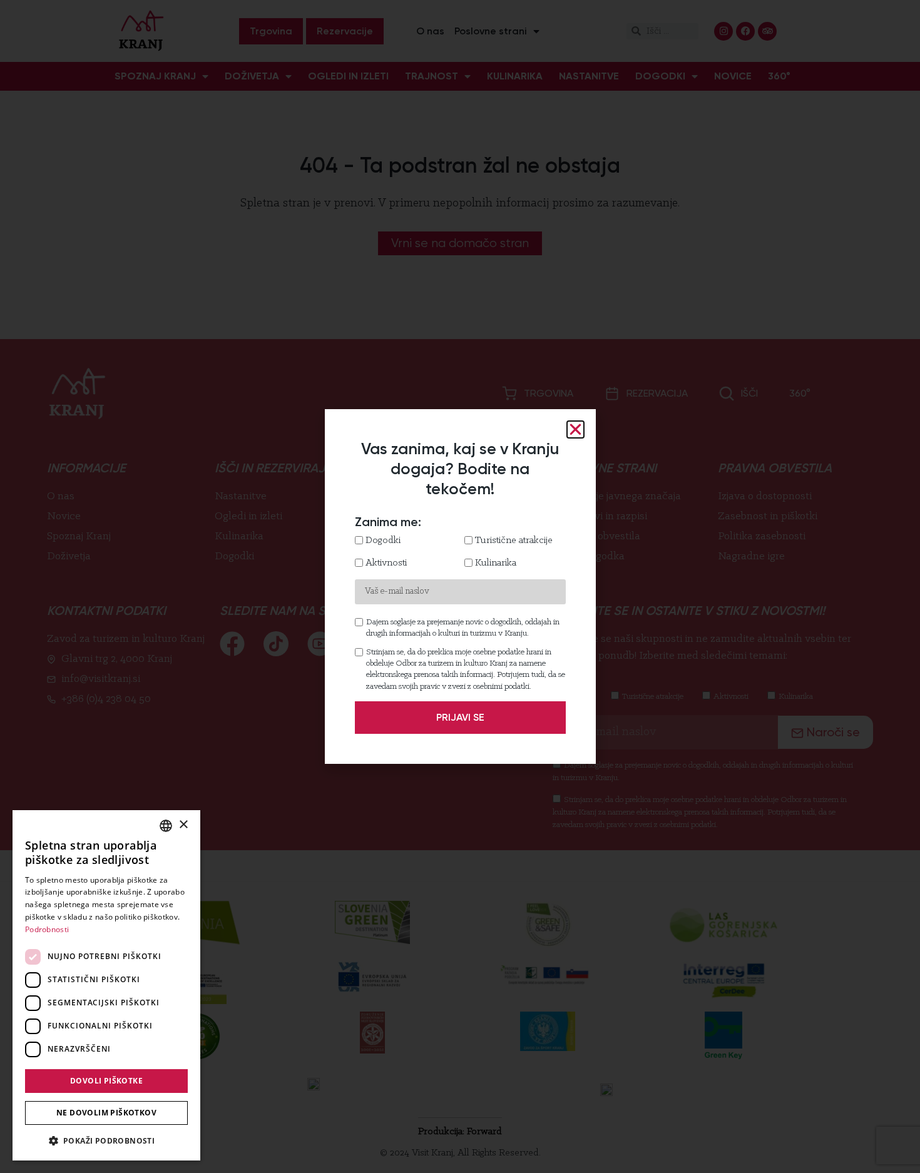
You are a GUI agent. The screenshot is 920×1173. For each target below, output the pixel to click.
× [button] (183, 825)
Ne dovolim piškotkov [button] (106, 1112)
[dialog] (106, 985)
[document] (460, 586)
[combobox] (166, 826)
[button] (106, 1140)
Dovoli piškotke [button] (106, 1080)
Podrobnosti (47, 929)
